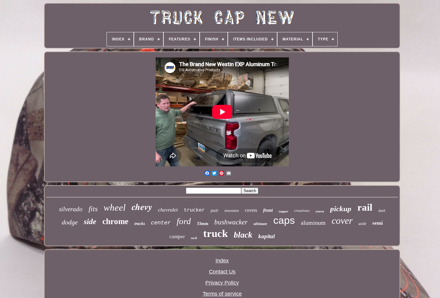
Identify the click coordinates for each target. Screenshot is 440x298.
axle (362, 223)
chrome (115, 221)
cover (342, 220)
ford (184, 221)
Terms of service (222, 294)
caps (284, 220)
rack (194, 238)
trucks (139, 223)
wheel (115, 207)
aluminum (313, 222)
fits (93, 209)
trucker (194, 210)
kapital (266, 236)
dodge (70, 222)
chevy (142, 206)
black (243, 234)
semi (377, 223)
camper (177, 236)
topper (283, 211)
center (161, 223)
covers (251, 210)
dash (381, 211)
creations (301, 210)
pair (215, 210)
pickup (340, 209)
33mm (202, 223)
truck (215, 233)
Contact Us (222, 272)
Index (222, 261)
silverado (71, 209)
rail (364, 207)
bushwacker (231, 222)
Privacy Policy (222, 283)
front (268, 210)
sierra (319, 211)
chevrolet (168, 210)
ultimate (260, 223)
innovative (231, 211)
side (90, 221)
